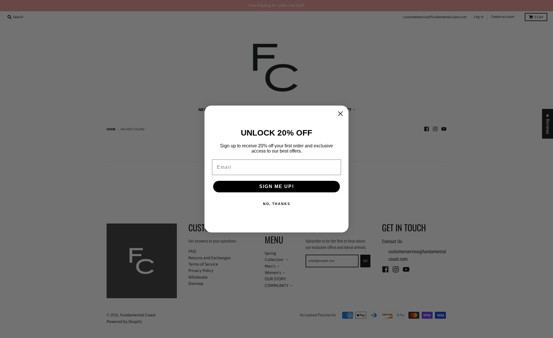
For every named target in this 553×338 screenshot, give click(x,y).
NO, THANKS (276, 204)
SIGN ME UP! (276, 186)
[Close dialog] (340, 113)
